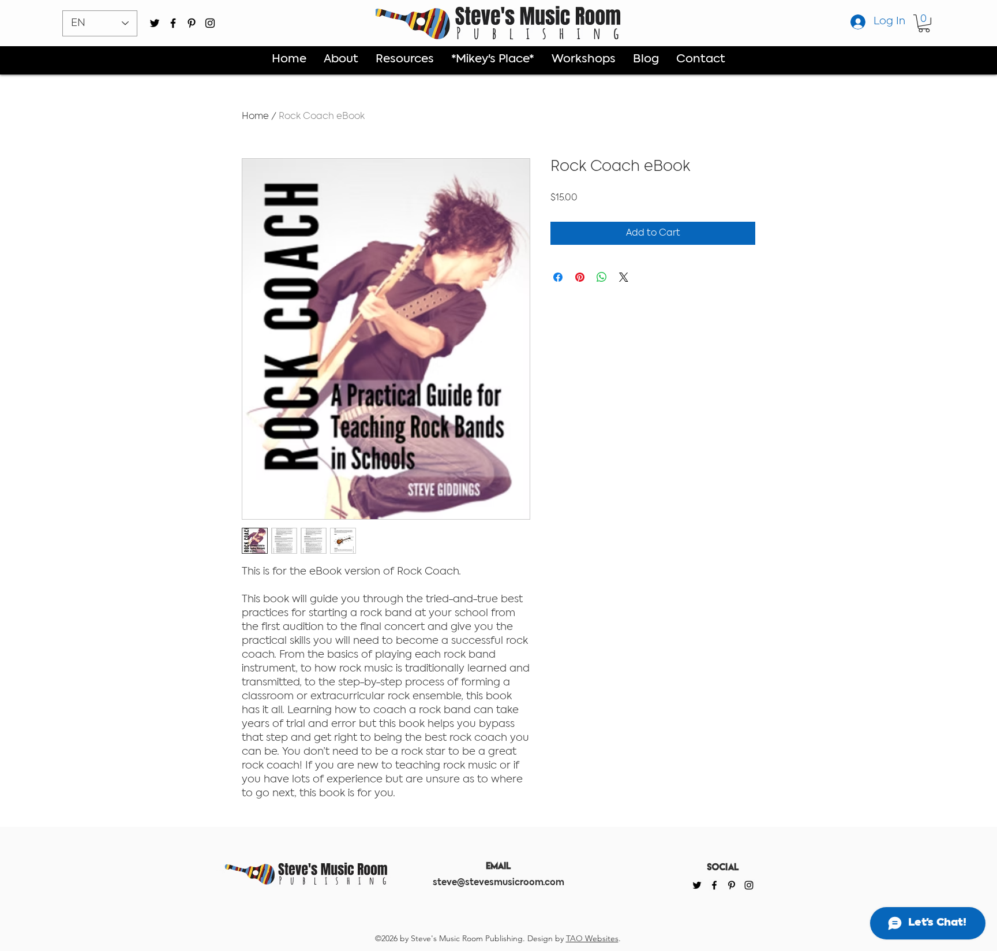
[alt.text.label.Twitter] (154, 23)
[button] (924, 23)
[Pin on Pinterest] (580, 277)
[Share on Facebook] (558, 277)
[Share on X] (624, 277)
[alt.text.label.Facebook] (173, 23)
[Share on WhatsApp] (602, 277)
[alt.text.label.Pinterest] (191, 23)
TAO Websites (592, 938)
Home (255, 116)
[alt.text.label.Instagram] (210, 23)
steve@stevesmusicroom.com (498, 883)
